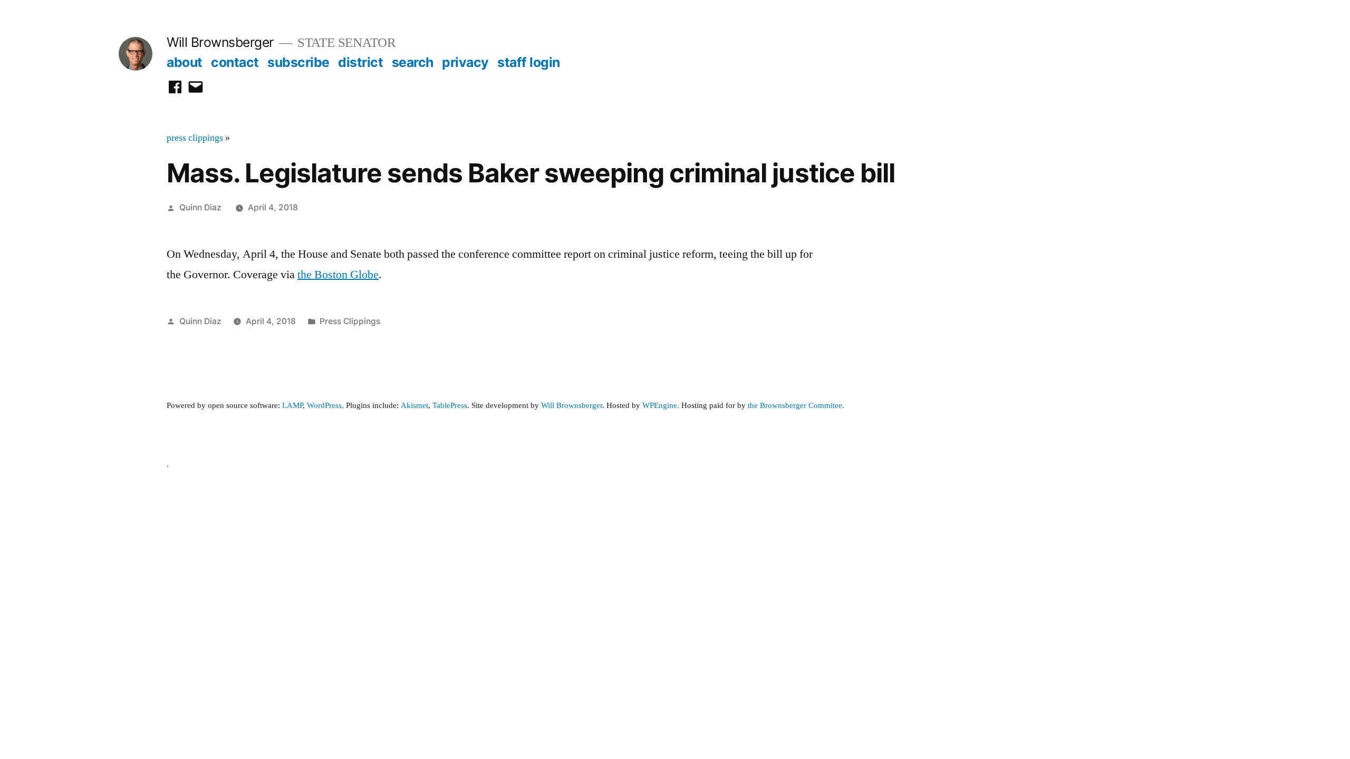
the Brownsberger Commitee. (796, 406)
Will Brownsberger (220, 42)
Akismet (414, 406)
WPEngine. (661, 406)
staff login (528, 62)
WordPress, (325, 406)
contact (235, 62)
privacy (465, 62)
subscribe (298, 62)
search (412, 62)
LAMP (292, 406)
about (184, 62)
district (360, 62)
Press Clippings (350, 321)
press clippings (195, 138)
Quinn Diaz (200, 207)
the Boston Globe (338, 274)
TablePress (449, 406)
